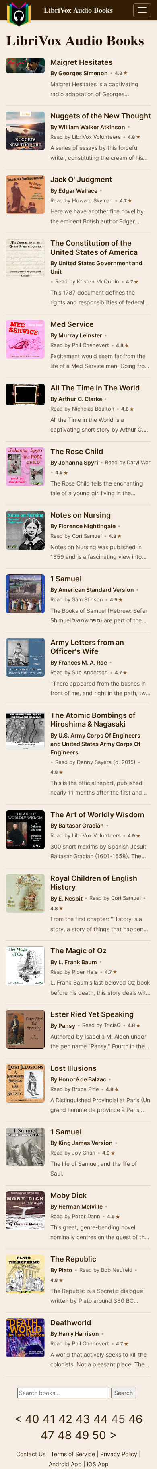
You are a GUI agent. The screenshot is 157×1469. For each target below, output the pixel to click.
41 (49, 1419)
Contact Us (30, 1453)
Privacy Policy (118, 1453)
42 (65, 1419)
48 (65, 1435)
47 (47, 1435)
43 (83, 1419)
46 (135, 1419)
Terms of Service (73, 1453)
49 (82, 1435)
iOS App (98, 1464)
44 (100, 1419)
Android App (65, 1464)
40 (32, 1419)
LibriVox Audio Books (78, 10)
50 (99, 1435)
